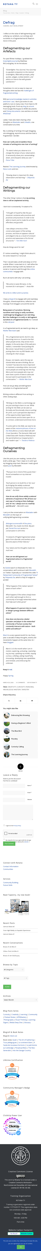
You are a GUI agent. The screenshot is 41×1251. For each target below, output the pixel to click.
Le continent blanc (25, 1042)
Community (33, 1014)
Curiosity (6, 1014)
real (10, 669)
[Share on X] (9, 701)
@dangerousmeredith (14, 523)
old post (11, 322)
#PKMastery (21, 1017)
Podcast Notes (9, 1017)
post (10, 466)
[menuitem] (32, 4)
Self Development (16, 26)
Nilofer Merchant (9, 331)
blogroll (12, 299)
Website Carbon (26, 1234)
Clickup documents (13, 111)
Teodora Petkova (28, 440)
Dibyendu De (10, 577)
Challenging (16, 956)
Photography (9, 1020)
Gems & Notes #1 (8, 934)
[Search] (32, 4)
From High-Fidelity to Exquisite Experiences (16, 930)
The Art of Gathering (26, 1040)
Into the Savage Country (22, 1050)
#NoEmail (7, 113)
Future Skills (7, 885)
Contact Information (10, 866)
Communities (8, 869)
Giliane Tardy (7, 951)
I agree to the (13, 825)
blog (24, 106)
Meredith (6, 515)
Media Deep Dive (16, 1022)
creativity (12, 687)
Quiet (15, 1040)
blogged (10, 642)
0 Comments (20, 682)
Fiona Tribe (10, 160)
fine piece (27, 523)
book (32, 106)
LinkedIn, (27, 122)
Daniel (7, 568)
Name (29, 785)
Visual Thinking (21, 1020)
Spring (10, 676)
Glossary (27, 1022)
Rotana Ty (33, 682)
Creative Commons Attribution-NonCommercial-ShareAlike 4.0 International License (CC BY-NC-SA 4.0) (20, 1185)
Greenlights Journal (10, 61)
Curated (6, 26)
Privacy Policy (17, 825)
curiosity (21, 687)
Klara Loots (7, 169)
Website (29, 799)
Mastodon (16, 122)
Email (29, 792)
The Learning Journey (17, 166)
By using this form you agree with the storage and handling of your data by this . (18, 841)
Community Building (10, 882)
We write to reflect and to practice (15, 293)
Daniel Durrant (14, 528)
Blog (5, 11)
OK (21, 1247)
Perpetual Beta (20, 1048)
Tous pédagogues (10, 1042)
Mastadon (30, 512)
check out (13, 1036)
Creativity (15, 1014)
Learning (23, 1014)
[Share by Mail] (32, 701)
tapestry (25, 690)
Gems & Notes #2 (8, 926)
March (5, 635)
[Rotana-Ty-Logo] (17, 4)
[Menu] (37, 4)
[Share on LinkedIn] (20, 701)
